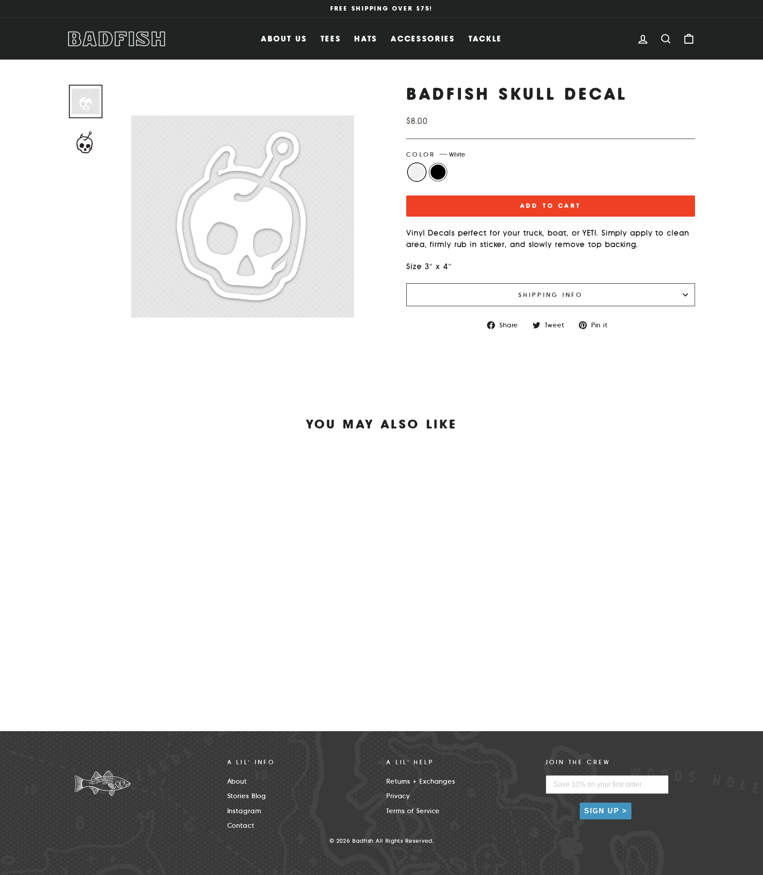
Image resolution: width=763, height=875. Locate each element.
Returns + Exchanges (420, 781)
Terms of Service (413, 811)
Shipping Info (550, 294)
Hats (366, 38)
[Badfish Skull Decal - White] (136, 679)
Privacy (398, 796)
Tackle (485, 38)
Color (435, 154)
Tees (331, 38)
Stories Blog (247, 796)
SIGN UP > (605, 811)
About (237, 781)
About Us (284, 38)
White (417, 172)
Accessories (423, 38)
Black (438, 172)
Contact (240, 826)
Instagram (244, 811)
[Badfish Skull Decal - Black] (148, 679)
